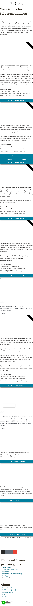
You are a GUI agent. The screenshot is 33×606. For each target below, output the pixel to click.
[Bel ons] (4, 602)
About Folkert (9, 405)
